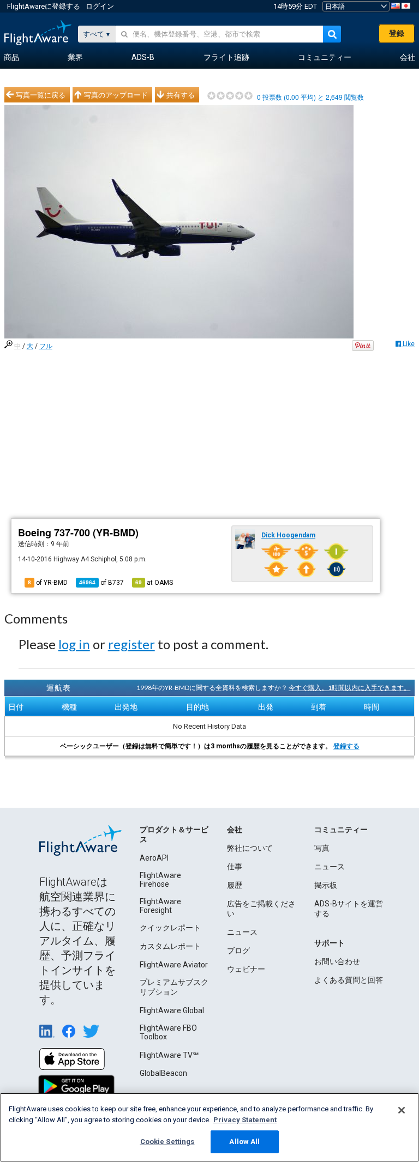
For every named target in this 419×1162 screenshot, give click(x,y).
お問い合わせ (337, 961)
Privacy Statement (245, 1120)
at (154, 582)
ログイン (100, 6)
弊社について (250, 848)
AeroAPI (154, 858)
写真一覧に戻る (40, 94)
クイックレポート (170, 927)
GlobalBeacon (163, 1073)
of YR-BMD (48, 582)
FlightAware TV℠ (169, 1055)
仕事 (234, 866)
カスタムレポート (170, 946)
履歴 (234, 885)
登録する (346, 746)
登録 (396, 33)
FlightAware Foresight (160, 906)
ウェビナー (246, 969)
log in (74, 644)
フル (45, 346)
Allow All (244, 1141)
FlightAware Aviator (174, 964)
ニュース (242, 932)
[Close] (402, 1110)
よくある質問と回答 (348, 980)
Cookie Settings (167, 1141)
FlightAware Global (172, 1010)
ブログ (238, 950)
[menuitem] (11, 58)
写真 (322, 848)
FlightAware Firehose (160, 879)
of (101, 582)
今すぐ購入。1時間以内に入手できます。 (349, 687)
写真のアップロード (116, 94)
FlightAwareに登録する (43, 6)
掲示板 (325, 885)
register (131, 644)
